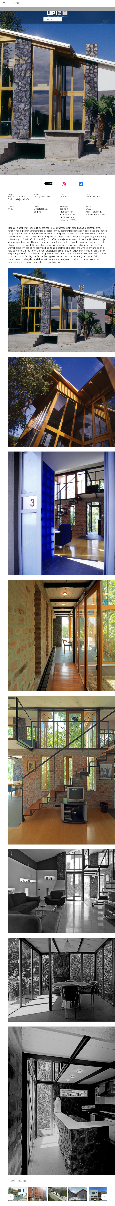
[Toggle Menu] (4, 3)
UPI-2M (16, 3)
